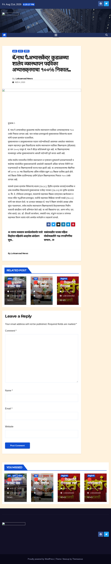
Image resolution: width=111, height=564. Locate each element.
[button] (106, 35)
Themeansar (77, 559)
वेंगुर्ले (35, 278)
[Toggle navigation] (56, 35)
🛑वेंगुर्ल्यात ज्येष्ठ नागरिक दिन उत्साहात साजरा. (41, 287)
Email (8, 408)
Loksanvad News (24, 78)
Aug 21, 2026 (16, 488)
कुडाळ (14, 51)
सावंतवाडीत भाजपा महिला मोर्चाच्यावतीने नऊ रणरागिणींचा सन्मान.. (58, 236)
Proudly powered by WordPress (41, 559)
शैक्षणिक (27, 51)
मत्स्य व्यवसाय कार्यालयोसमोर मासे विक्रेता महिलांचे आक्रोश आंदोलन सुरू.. (25, 236)
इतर (9, 476)
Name (9, 390)
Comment (10, 330)
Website (9, 426)
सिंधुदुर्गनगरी (64, 278)
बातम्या (20, 51)
